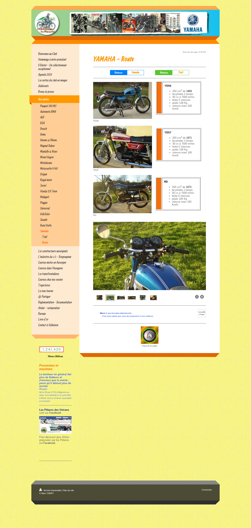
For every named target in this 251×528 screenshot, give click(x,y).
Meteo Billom (55, 356)
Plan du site (68, 490)
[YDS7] (122, 147)
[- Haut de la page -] (149, 335)
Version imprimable (52, 490)
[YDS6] (122, 100)
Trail (180, 72)
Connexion (207, 490)
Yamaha (135, 72)
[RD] (122, 194)
